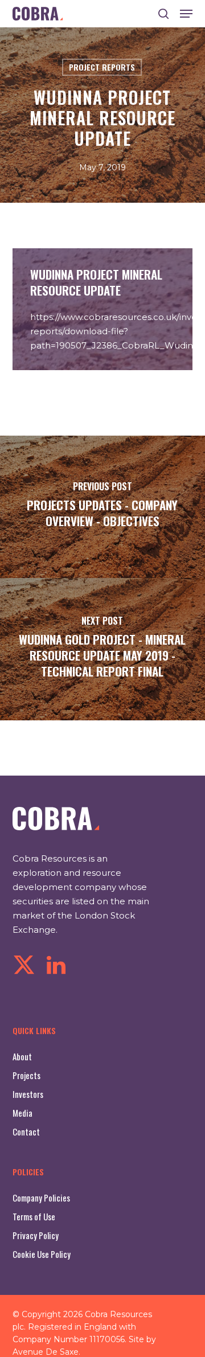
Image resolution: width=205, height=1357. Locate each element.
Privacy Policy (36, 1235)
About (22, 1056)
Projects (26, 1075)
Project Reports (102, 67)
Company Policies (41, 1197)
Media (22, 1112)
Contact (26, 1131)
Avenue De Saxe (46, 1352)
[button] (186, 13)
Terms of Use (34, 1216)
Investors (28, 1094)
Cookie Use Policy (42, 1254)
